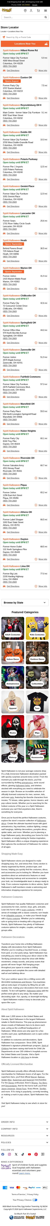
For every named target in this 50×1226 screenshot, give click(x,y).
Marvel (34, 1077)
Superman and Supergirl (23, 1080)
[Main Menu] (45, 10)
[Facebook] (2, 1154)
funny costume (13, 918)
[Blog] (42, 1154)
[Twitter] (16, 1154)
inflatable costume (14, 915)
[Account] (31, 10)
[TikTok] (22, 1154)
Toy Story (43, 1083)
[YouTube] (29, 1154)
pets (12, 797)
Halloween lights (23, 785)
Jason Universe (8, 1088)
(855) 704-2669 (10, 66)
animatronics (27, 782)
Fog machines (39, 982)
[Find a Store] (25, 10)
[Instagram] (9, 1154)
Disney (11, 1083)
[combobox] (25, 17)
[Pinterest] (36, 1154)
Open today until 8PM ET (16, 53)
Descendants (11, 1086)
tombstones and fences (21, 982)
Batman (41, 1077)
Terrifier (42, 1088)
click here (25, 1057)
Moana (35, 1083)
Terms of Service (18, 1194)
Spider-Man (6, 1080)
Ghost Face (21, 1088)
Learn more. (24, 1173)
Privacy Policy (32, 1194)
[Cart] (38, 10)
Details (34, 5)
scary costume (28, 910)
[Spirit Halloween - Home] (7, 10)
